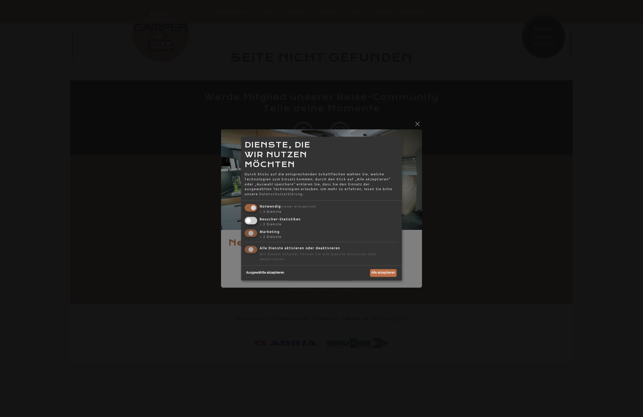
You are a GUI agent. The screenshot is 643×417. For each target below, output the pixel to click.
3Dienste (271, 212)
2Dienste (271, 224)
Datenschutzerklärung (281, 194)
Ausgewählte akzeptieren (265, 272)
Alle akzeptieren (383, 272)
